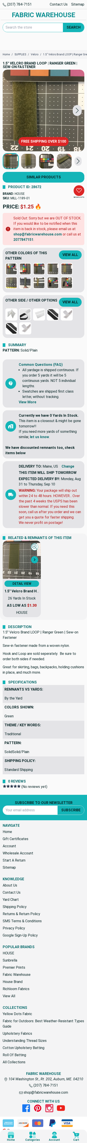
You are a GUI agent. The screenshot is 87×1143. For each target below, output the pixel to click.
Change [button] (68, 466)
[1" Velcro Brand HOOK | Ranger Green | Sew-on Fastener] (39, 269)
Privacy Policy (14, 928)
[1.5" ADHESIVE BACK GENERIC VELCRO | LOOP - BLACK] (25, 314)
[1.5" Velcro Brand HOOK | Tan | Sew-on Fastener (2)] (67, 269)
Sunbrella (10, 960)
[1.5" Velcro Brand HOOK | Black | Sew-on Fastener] (53, 283)
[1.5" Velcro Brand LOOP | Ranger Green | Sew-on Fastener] (43, 110)
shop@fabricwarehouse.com (37, 234)
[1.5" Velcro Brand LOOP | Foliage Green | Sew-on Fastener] (11, 269)
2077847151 (23, 239)
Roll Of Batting (14, 1055)
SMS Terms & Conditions (22, 921)
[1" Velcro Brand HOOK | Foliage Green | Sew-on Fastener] (25, 269)
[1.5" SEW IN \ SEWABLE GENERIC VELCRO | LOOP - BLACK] (11, 328)
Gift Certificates (15, 839)
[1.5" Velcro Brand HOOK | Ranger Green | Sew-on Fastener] (53, 269)
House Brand (13, 982)
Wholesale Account (18, 853)
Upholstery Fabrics (17, 1033)
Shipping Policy (15, 907)
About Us (10, 885)
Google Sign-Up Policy (20, 935)
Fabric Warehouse (17, 974)
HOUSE (20, 194)
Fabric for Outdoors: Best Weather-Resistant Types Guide (43, 1023)
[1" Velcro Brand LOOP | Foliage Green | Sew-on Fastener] (11, 283)
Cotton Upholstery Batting (23, 1048)
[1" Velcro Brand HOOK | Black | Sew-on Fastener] (67, 283)
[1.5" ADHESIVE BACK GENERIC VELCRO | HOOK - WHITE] (11, 314)
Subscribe (71, 810)
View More (27, 402)
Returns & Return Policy (21, 914)
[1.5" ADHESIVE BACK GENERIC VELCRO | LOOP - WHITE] (39, 314)
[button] (77, 110)
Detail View (21, 583)
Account (9, 846)
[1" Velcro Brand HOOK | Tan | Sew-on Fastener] (39, 283)
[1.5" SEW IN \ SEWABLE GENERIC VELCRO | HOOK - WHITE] (67, 314)
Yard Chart (11, 899)
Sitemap (77, 4)
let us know (39, 437)
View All (70, 255)
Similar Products (43, 177)
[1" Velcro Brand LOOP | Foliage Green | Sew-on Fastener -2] (25, 283)
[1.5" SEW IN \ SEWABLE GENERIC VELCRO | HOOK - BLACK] (53, 314)
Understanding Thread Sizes (25, 1041)
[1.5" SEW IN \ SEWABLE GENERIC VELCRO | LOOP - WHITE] (25, 328)
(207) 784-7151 (19, 4)
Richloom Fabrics (16, 989)
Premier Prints (14, 967)
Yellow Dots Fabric (17, 1014)
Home (7, 832)
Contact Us (59, 4)
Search (73, 27)
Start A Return (14, 860)
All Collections (14, 1062)
